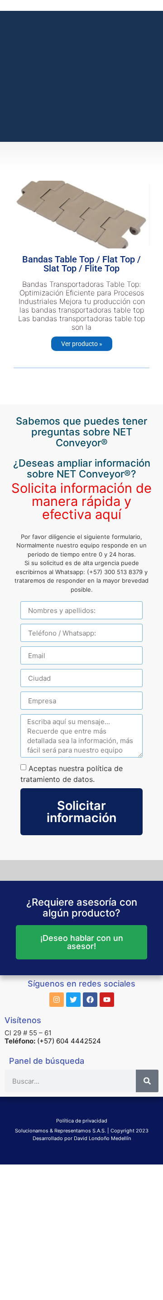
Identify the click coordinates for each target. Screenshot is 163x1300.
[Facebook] (90, 999)
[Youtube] (107, 999)
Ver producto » (81, 343)
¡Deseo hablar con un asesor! (81, 942)
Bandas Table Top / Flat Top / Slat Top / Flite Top (81, 264)
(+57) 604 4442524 (69, 1041)
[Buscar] (147, 1081)
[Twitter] (73, 999)
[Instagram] (56, 999)
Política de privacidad (81, 1121)
